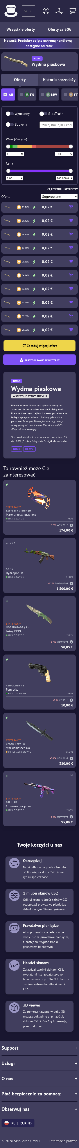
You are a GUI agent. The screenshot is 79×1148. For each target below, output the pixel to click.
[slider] (8, 147)
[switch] (10, 113)
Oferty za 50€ (59, 29)
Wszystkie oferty (21, 29)
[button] (46, 11)
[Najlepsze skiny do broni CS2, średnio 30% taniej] (11, 11)
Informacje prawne (63, 1141)
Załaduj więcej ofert (41, 345)
